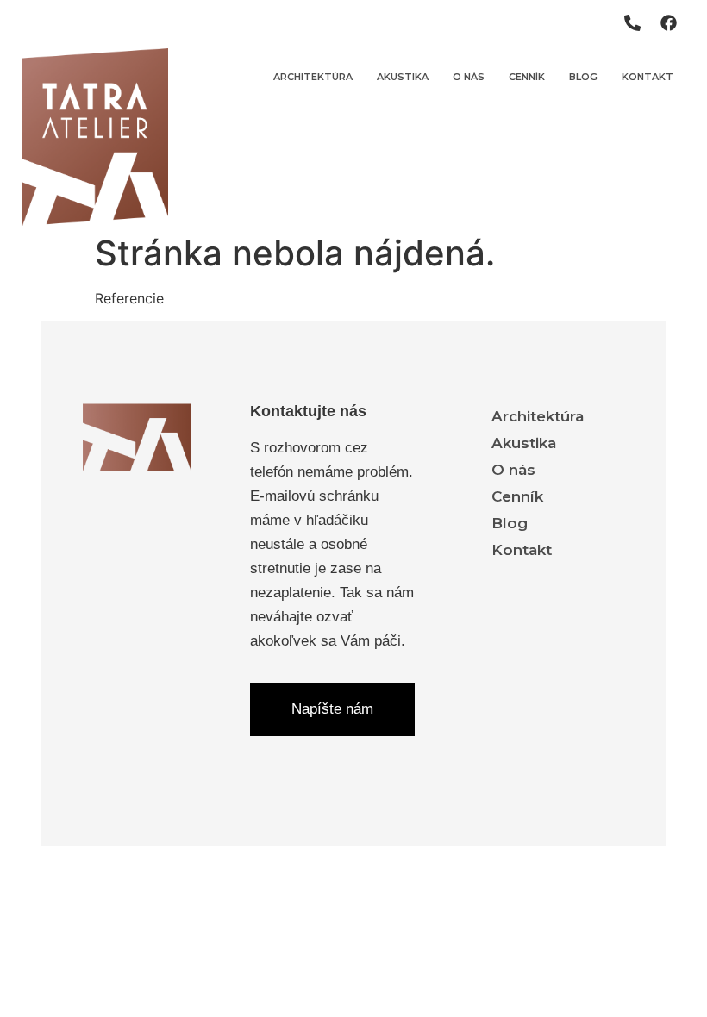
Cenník (527, 77)
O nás (469, 77)
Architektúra (313, 77)
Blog (583, 77)
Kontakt (647, 77)
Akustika (403, 77)
